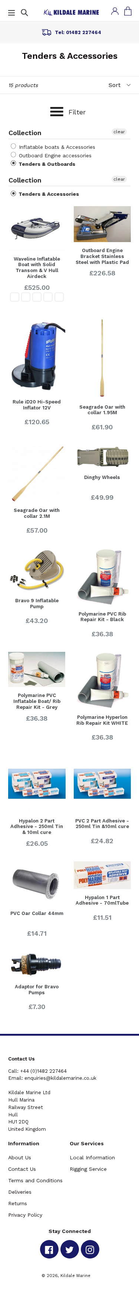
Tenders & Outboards (46, 164)
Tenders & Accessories (48, 194)
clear (119, 131)
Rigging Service (88, 1169)
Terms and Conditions (35, 1180)
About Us (19, 1157)
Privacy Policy (25, 1215)
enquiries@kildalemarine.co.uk (60, 1078)
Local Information (92, 1157)
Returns (17, 1203)
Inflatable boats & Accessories (56, 147)
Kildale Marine (75, 1275)
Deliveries (20, 1192)
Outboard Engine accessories (54, 155)
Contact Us (22, 1169)
